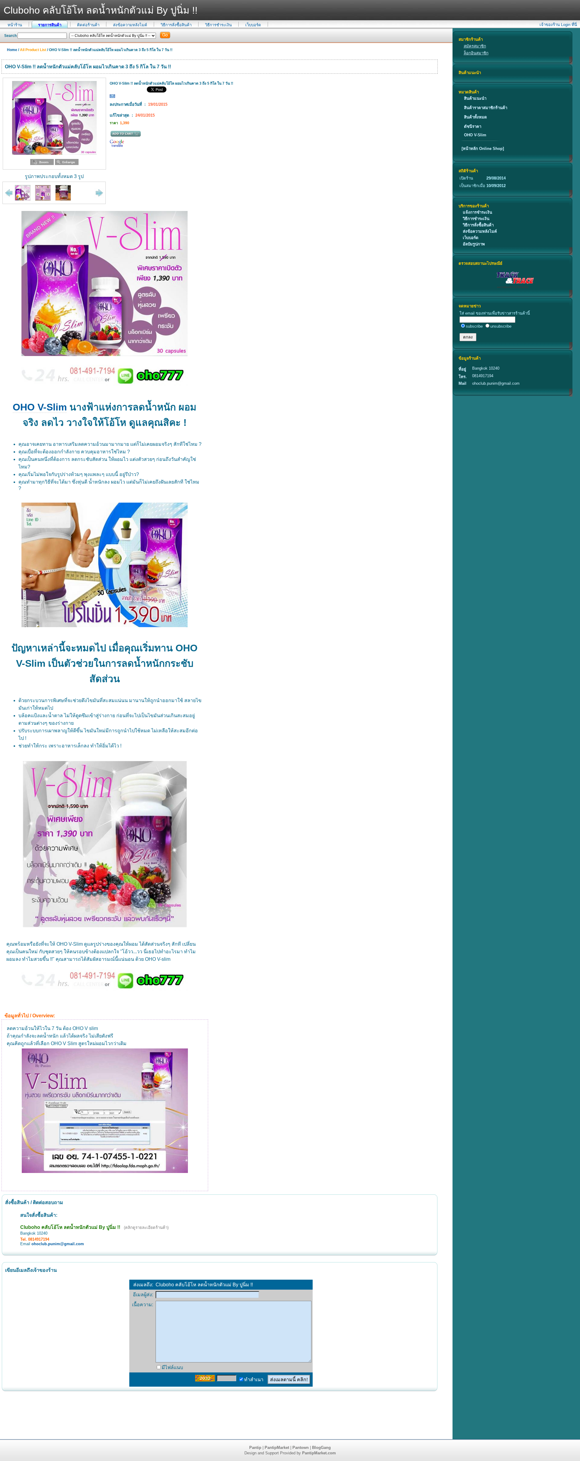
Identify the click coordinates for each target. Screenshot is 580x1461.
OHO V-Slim (475, 135)
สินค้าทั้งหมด (475, 117)
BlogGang (321, 1447)
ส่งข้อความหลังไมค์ (130, 25)
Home (12, 50)
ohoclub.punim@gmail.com (57, 1244)
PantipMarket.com (319, 1453)
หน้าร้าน (15, 25)
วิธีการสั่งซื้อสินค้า (176, 25)
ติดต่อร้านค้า (88, 25)
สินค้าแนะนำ (475, 98)
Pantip (255, 1447)
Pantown (300, 1447)
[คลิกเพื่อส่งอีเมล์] (112, 98)
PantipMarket (277, 1447)
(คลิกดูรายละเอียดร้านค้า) (146, 1227)
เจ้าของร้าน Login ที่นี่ (558, 24)
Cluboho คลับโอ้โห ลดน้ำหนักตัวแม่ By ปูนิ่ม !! (70, 1227)
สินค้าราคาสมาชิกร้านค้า (485, 107)
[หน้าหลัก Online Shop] (483, 148)
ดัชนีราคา (472, 126)
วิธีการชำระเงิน (218, 25)
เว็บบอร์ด (253, 25)
